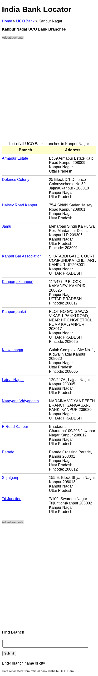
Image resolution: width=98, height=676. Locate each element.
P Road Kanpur (15, 426)
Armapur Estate (15, 158)
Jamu (6, 226)
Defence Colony (15, 180)
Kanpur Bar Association (22, 256)
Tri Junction (11, 499)
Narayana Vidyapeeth (20, 401)
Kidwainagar (12, 350)
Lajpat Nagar (13, 380)
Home (7, 21)
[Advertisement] (49, 92)
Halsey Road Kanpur (19, 205)
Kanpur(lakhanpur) (18, 282)
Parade (8, 452)
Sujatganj (10, 478)
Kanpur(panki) (14, 311)
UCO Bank (25, 21)
